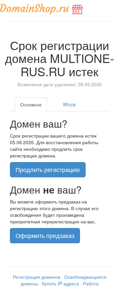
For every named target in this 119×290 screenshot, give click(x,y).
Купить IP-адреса (60, 283)
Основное (31, 104)
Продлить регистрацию (48, 169)
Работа (91, 283)
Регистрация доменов (36, 276)
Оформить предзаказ (45, 235)
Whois (69, 104)
